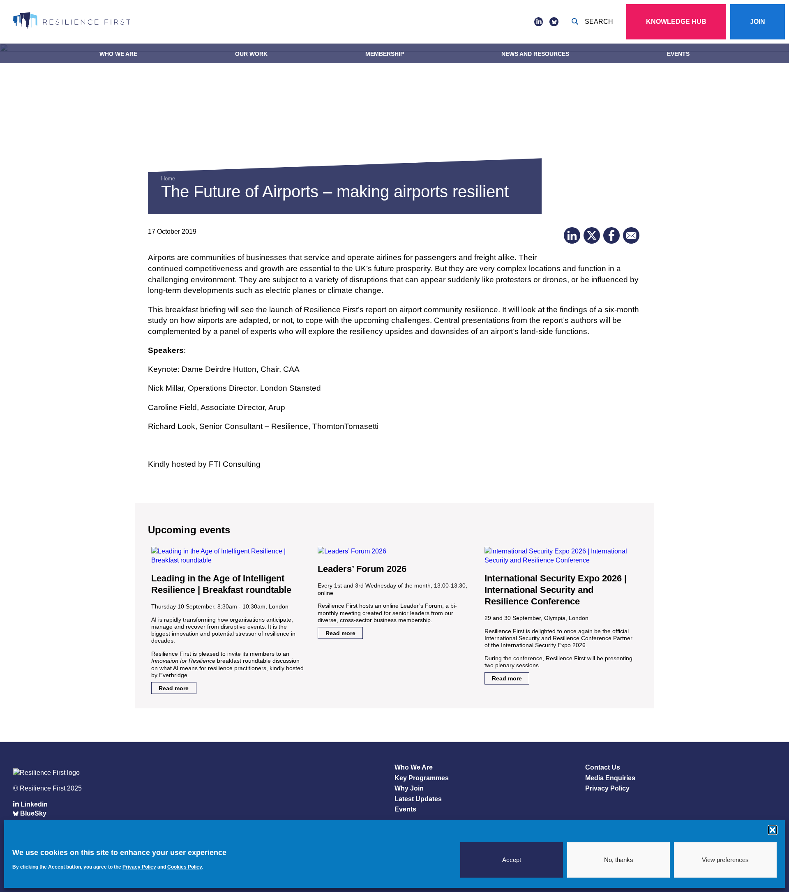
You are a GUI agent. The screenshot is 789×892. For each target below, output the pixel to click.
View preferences (725, 859)
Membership (384, 54)
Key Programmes (421, 777)
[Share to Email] (631, 235)
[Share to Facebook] (611, 235)
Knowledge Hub (676, 21)
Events (678, 54)
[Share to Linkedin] (572, 235)
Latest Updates (418, 798)
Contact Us (602, 767)
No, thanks (618, 859)
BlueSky (32, 813)
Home (168, 178)
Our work (251, 54)
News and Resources (535, 54)
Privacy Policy (607, 788)
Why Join (409, 788)
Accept (511, 859)
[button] (772, 830)
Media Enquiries (610, 777)
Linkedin (33, 804)
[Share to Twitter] (592, 235)
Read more (174, 688)
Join (757, 21)
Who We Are (118, 54)
